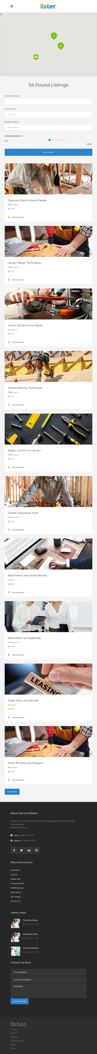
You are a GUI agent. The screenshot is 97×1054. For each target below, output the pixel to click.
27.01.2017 (28, 924)
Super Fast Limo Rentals (23, 700)
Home (14, 1029)
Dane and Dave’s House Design (27, 200)
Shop (13, 1048)
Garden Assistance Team (23, 512)
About (14, 1033)
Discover (15, 1037)
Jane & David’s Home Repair (25, 325)
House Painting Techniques (25, 387)
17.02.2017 (28, 938)
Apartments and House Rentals (27, 575)
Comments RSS (17, 883)
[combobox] (48, 114)
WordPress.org (17, 888)
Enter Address (12, 122)
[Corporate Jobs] (15, 937)
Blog (13, 1044)
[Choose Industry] (15, 951)
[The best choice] (15, 923)
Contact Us (15, 901)
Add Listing (15, 892)
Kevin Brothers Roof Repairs (25, 763)
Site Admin (15, 870)
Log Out (14, 875)
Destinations (17, 1041)
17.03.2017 (28, 952)
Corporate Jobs (30, 934)
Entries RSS (15, 879)
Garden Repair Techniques (24, 262)
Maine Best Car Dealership (24, 638)
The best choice (30, 920)
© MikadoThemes (19, 827)
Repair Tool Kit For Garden (24, 450)
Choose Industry (31, 948)
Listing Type (10, 109)
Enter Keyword (12, 96)
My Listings (15, 897)
